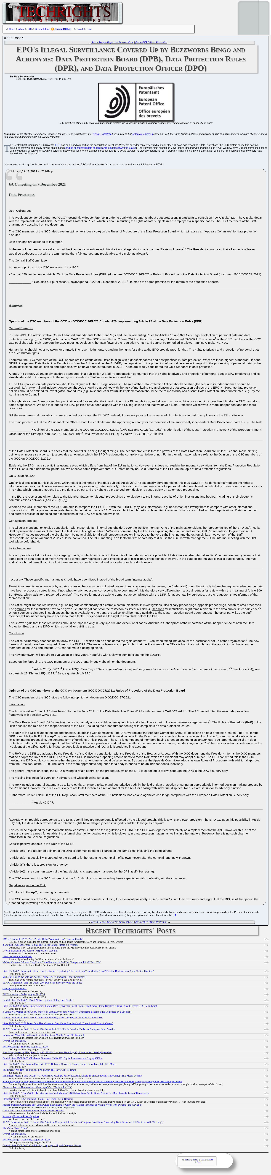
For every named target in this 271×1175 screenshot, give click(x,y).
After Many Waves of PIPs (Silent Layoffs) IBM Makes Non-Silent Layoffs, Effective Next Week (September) (57, 1052)
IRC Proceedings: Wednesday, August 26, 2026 (26, 1139)
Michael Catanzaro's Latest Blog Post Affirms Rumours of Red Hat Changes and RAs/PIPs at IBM (52, 962)
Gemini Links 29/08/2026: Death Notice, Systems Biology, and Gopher (38, 1000)
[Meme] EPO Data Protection (151, 42)
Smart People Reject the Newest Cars (112, 42)
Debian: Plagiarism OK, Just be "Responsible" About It (30, 950)
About (21, 29)
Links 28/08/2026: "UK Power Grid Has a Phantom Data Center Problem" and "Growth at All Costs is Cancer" (58, 1023)
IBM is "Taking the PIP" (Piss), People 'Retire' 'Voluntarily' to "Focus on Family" (43, 939)
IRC (30, 29)
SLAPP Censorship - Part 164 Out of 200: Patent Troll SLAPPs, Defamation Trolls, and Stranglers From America (59, 1029)
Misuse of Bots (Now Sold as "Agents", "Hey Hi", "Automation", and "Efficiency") (44, 977)
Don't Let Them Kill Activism (17, 956)
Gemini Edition (42, 29)
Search (80, 29)
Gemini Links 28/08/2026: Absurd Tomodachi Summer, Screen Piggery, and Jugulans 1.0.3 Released (53, 1017)
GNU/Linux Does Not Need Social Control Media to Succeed (33, 1110)
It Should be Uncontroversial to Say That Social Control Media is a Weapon (40, 944)
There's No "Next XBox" (15, 1128)
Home (12, 29)
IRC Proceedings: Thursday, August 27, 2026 (25, 1046)
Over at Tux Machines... (15, 988)
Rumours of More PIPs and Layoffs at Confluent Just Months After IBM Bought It (43, 1035)
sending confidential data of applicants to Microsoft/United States (100, 148)
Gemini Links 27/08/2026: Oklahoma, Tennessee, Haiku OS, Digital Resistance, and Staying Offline (52, 1058)
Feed (89, 29)
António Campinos (142, 134)
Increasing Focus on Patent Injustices (21, 1116)
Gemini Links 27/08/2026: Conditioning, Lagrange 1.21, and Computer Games (42, 1145)
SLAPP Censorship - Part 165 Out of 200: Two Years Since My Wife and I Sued (42, 982)
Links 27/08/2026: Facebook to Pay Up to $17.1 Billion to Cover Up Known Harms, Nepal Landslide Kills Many (59, 1064)
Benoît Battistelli (102, 134)
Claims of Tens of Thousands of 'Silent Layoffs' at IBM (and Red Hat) (37, 1087)
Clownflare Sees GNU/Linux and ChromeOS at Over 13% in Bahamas (38, 1099)
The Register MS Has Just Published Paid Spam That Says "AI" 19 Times (39, 1070)
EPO (57, 145)
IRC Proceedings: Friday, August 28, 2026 (24, 994)
